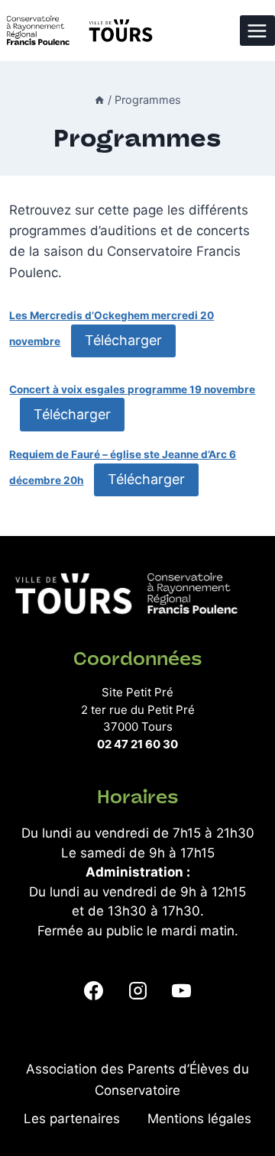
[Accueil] (99, 99)
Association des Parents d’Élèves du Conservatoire (137, 1079)
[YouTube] (181, 990)
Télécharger (123, 340)
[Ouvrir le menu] (257, 30)
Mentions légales (199, 1118)
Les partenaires (72, 1118)
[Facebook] (94, 990)
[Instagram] (137, 990)
